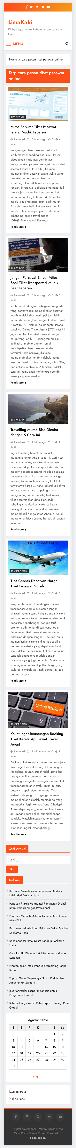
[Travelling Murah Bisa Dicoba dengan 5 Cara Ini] (38, 409)
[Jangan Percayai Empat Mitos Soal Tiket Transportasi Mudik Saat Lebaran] (38, 255)
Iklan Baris (18, 1099)
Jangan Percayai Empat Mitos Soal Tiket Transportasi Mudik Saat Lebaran (34, 283)
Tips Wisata (17, 117)
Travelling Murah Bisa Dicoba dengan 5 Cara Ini (34, 432)
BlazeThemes (37, 1138)
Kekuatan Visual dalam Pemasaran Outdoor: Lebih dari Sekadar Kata (36, 893)
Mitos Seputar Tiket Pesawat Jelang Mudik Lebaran (33, 129)
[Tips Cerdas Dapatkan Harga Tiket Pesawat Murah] (38, 558)
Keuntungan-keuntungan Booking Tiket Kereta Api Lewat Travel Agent (37, 739)
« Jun (36, 1076)
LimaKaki (20, 22)
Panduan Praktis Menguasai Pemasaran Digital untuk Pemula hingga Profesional (37, 905)
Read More (17, 227)
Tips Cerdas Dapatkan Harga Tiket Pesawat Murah (34, 583)
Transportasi (19, 571)
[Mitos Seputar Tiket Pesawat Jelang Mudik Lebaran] (38, 104)
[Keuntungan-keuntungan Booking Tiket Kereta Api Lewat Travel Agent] (38, 710)
